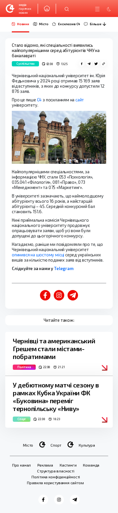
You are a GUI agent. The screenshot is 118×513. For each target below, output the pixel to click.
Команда (91, 465)
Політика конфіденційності (55, 477)
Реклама (45, 465)
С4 (39, 99)
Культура (87, 445)
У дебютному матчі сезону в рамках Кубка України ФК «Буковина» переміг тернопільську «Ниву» (56, 396)
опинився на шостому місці (38, 254)
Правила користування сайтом (55, 483)
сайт (79, 99)
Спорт (55, 445)
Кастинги (68, 465)
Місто (28, 445)
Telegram (63, 268)
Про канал (21, 465)
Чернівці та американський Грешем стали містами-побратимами (54, 348)
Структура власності (55, 471)
